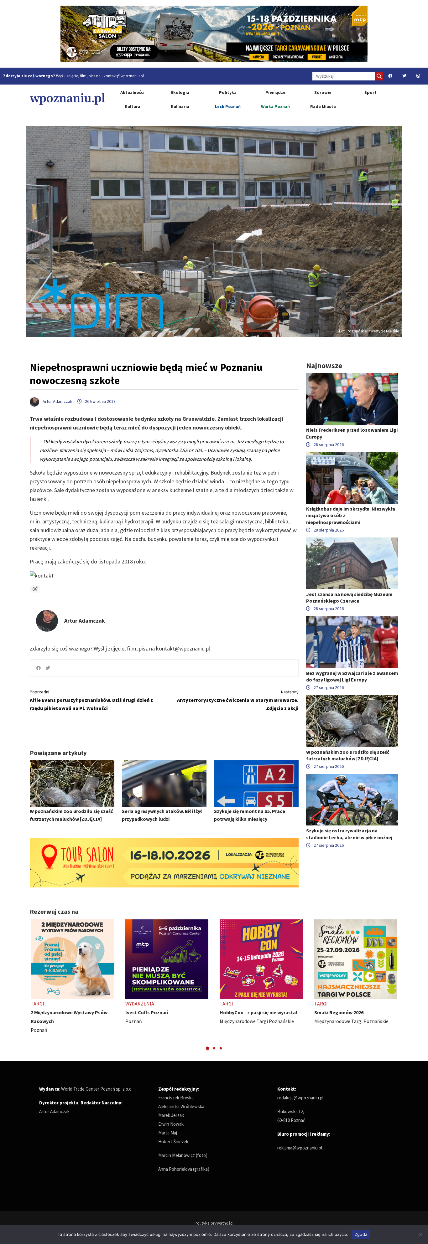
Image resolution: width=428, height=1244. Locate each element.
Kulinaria (180, 106)
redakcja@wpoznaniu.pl (300, 1098)
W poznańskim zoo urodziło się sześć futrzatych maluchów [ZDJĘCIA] (347, 755)
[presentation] (35, 985)
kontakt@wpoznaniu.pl (124, 76)
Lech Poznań (228, 106)
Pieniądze (275, 92)
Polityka (228, 92)
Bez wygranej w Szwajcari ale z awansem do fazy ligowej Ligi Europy (352, 676)
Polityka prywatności (214, 1223)
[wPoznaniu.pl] (67, 99)
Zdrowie (322, 92)
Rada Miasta (323, 106)
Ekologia (180, 92)
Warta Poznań (275, 106)
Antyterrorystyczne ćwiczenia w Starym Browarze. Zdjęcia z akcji (238, 700)
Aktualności (132, 92)
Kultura (132, 106)
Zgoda (361, 1234)
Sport (370, 92)
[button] (207, 1048)
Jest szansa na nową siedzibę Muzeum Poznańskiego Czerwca (349, 597)
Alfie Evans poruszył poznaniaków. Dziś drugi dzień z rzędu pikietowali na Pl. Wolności (91, 700)
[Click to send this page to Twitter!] (48, 668)
